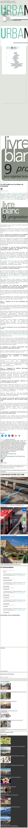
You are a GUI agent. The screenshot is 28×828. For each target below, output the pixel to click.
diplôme (14, 444)
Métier (16, 447)
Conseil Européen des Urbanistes (18, 443)
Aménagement (6, 14)
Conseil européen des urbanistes (12, 260)
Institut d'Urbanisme (6, 446)
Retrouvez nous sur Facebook (7, 674)
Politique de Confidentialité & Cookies (13, 20)
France (7, 10)
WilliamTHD (6, 589)
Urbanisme (5, 12)
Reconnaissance (5, 449)
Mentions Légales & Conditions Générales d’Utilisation (16, 19)
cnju (25, 440)
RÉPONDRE (6, 577)
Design (4, 15)
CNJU (4, 571)
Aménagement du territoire (9, 440)
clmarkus (5, 606)
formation (22, 444)
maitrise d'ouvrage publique (7, 447)
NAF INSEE (21, 447)
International (8, 11)
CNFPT (22, 440)
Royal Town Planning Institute (17, 334)
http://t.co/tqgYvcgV (19, 575)
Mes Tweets (4, 734)
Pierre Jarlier (7, 448)
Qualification (20, 448)
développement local (6, 444)
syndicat (3, 451)
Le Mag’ (4, 8)
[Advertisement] (14, 89)
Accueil (4, 7)
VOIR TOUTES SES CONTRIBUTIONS (10, 470)
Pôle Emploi (13, 448)
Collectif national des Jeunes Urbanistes (12, 193)
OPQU (2, 448)
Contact (4, 21)
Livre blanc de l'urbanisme (17, 446)
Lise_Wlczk (6, 597)
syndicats (7, 451)
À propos (5, 16)
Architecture (5, 13)
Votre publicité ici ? (4, 671)
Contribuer (8, 18)
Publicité (8, 17)
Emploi (18, 444)
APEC (18, 440)
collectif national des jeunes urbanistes (10, 442)
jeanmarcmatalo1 (7, 580)
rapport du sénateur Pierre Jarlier (8, 199)
